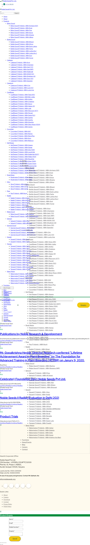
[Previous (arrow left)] (0, 544)
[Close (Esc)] (5, 542)
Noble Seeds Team (6, 325)
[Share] (4, 542)
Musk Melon (7, 304)
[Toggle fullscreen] (2, 542)
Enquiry (83, 305)
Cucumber (7, 301)
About (6, 495)
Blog (1, 329)
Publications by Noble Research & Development (31, 334)
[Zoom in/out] (0, 542)
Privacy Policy (8, 504)
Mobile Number (14, 527)
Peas (5, 308)
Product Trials (9, 416)
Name (11, 519)
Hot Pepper (7, 302)
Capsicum (7, 297)
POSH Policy (7, 506)
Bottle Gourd (8, 293)
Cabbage (6, 295)
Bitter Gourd (7, 291)
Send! (15, 539)
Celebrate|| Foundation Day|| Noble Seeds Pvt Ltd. (33, 379)
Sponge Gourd (8, 315)
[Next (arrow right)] (2, 544)
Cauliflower (7, 299)
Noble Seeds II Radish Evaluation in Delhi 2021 (29, 398)
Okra (5, 306)
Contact (6, 502)
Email (11, 523)
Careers (6, 497)
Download (7, 500)
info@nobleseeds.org (7, 479)
